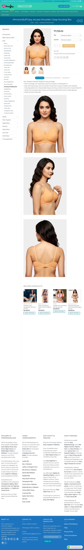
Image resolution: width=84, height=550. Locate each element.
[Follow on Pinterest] (78, 1)
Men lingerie (61, 11)
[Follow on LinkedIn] (80, 1)
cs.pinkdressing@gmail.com (61, 1)
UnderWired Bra (8, 113)
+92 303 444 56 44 (48, 1)
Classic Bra (7, 55)
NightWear (24, 11)
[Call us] (77, 1)
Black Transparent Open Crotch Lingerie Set (44, 307)
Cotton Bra (7, 58)
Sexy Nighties (50, 461)
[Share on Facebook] (55, 57)
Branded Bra (7, 51)
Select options (29, 313)
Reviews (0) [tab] (65, 77)
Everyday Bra (8, 65)
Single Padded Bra (9, 101)
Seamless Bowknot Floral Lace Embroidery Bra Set (75, 307)
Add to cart (68, 46)
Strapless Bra (7, 106)
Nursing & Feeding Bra (47, 22)
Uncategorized (7, 139)
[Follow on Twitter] (74, 1)
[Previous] (26, 47)
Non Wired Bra (8, 84)
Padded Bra (7, 89)
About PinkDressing (70, 524)
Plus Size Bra (7, 94)
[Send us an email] (75, 1)
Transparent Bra (8, 110)
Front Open (7, 72)
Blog (65, 539)
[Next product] (78, 20)
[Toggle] (18, 41)
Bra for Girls (7, 48)
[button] (64, 6)
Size (55, 35)
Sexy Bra (6, 98)
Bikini (5, 43)
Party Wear (5, 14)
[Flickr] (81, 1)
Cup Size (56, 39)
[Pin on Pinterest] (64, 57)
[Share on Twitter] (58, 57)
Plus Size (39, 11)
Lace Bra (6, 77)
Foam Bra (7, 70)
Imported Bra (8, 74)
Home (32, 22)
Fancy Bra (7, 67)
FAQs (66, 528)
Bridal (17, 11)
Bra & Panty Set (8, 46)
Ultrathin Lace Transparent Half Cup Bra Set (30, 307)
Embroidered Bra (9, 62)
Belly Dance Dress (72, 11)
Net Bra (6, 79)
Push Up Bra (7, 96)
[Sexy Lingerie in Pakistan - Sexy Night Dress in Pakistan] (8, 6)
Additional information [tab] (53, 77)
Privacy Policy (68, 531)
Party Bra (6, 91)
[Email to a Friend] (61, 57)
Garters (53, 11)
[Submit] (30, 6)
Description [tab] (40, 77)
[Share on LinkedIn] (67, 57)
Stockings (46, 11)
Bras (11, 11)
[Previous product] (81, 20)
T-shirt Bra (7, 108)
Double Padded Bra (9, 60)
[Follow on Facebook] (70, 1)
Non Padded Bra (8, 82)
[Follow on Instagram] (72, 1)
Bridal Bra (7, 53)
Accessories (5, 11)
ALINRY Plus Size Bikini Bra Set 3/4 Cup (60, 306)
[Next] (48, 47)
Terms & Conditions (70, 535)
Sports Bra (7, 103)
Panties (32, 11)
